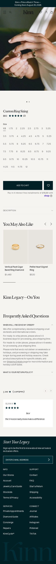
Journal (33, 511)
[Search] (10, 12)
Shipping (34, 492)
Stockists (7, 492)
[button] (4, 12)
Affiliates (34, 516)
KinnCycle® (8, 533)
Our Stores (8, 475)
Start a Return (36, 486)
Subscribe (49, 459)
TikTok (33, 533)
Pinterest (34, 528)
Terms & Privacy (10, 497)
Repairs (7, 528)
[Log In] (46, 12)
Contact (33, 475)
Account (7, 480)
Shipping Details (15, 361)
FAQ (32, 480)
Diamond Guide (10, 516)
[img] (15, 403)
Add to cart (22, 185)
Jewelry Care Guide (12, 486)
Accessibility (36, 497)
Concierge (8, 522)
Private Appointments (13, 511)
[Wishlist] (40, 12)
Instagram (34, 522)
